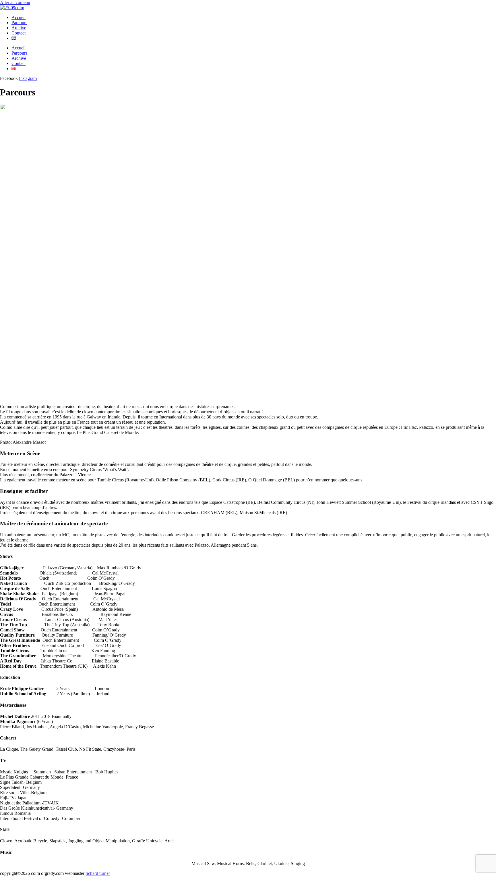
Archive (18, 27)
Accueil (18, 17)
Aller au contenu (15, 2)
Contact (18, 32)
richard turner (98, 873)
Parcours (19, 22)
